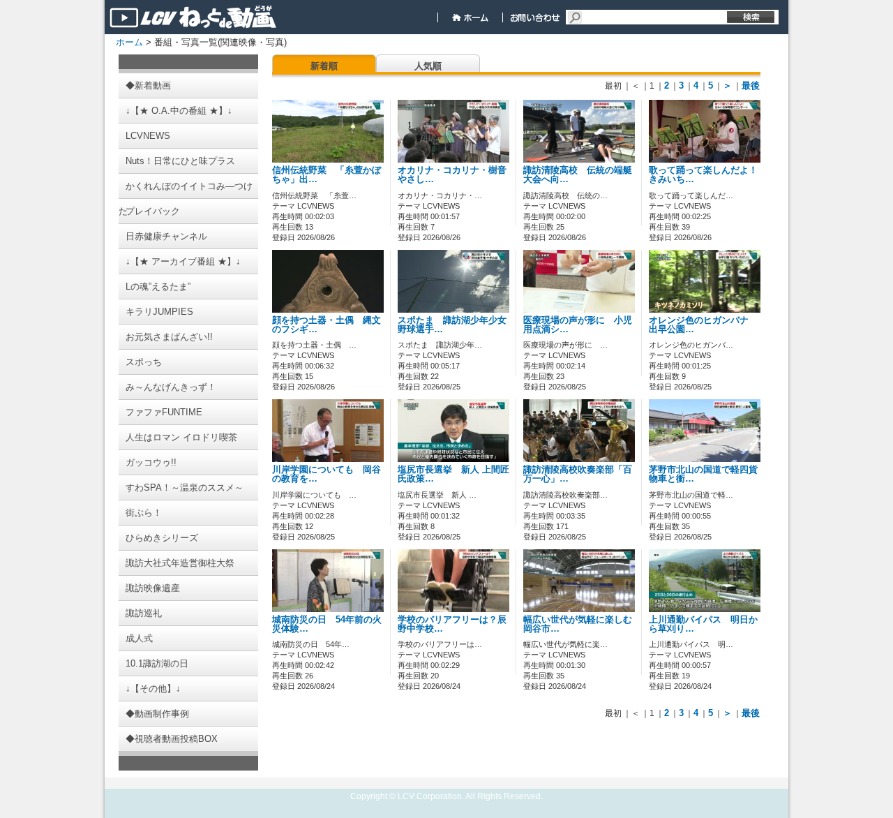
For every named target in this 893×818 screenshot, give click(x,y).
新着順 (324, 66)
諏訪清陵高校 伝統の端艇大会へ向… (577, 174)
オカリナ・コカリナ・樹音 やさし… (457, 174)
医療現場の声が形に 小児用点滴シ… (577, 324)
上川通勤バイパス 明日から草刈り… (703, 624)
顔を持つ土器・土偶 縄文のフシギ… (326, 324)
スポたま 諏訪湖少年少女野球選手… (452, 324)
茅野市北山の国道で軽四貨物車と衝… (703, 474)
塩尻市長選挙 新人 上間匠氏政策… (453, 474)
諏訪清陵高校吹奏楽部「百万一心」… (577, 474)
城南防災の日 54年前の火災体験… (327, 624)
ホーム (129, 42)
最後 (751, 85)
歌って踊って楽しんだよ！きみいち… (703, 174)
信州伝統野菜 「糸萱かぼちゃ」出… (326, 174)
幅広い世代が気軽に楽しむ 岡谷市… (582, 624)
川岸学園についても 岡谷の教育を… (326, 474)
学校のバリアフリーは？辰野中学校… (452, 624)
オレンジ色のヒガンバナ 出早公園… (703, 324)
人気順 (428, 66)
